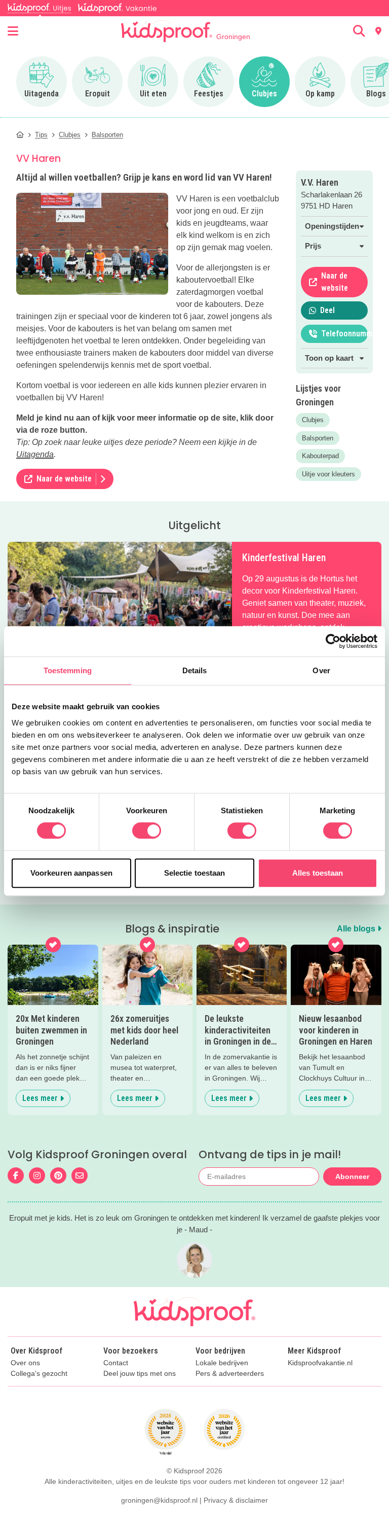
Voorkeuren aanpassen (71, 873)
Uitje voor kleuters (328, 474)
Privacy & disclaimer (236, 1500)
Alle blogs (357, 928)
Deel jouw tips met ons (139, 1373)
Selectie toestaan (194, 873)
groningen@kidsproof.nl (159, 1500)
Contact (115, 1363)
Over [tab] (321, 670)
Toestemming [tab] (68, 670)
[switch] (146, 830)
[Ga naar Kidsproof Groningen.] (20, 135)
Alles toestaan (317, 873)
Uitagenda (35, 454)
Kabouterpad (320, 456)
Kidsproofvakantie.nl (320, 1363)
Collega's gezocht (39, 1373)
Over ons (25, 1363)
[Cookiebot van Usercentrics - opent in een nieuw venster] (333, 641)
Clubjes (313, 420)
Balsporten (317, 438)
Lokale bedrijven (222, 1363)
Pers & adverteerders (230, 1373)
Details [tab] (194, 670)
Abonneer (352, 1176)
